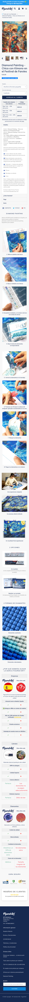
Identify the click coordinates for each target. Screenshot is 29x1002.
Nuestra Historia (7, 931)
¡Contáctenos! (7, 939)
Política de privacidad (9, 947)
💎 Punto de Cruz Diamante (9, 14)
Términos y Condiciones (10, 943)
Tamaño (4, 84)
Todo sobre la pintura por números (13, 960)
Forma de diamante (6, 90)
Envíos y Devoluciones (9, 935)
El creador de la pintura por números (13, 968)
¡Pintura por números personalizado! (13, 972)
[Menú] (26, 8)
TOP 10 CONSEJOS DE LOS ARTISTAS (14, 964)
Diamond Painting (8, 976)
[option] (7, 58)
